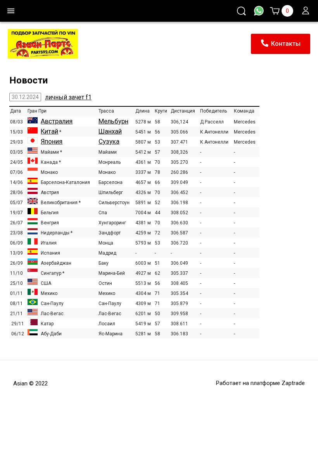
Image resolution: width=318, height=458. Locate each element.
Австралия (57, 121)
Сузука (109, 141)
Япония (51, 141)
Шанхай (110, 131)
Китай (49, 131)
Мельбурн (113, 121)
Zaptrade (293, 383)
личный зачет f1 (68, 97)
